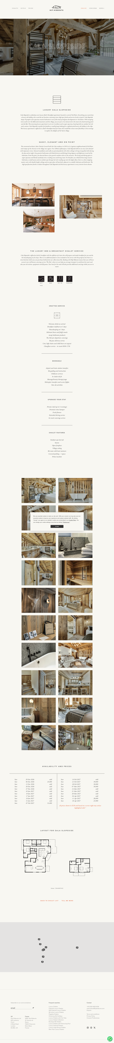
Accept (57, 526)
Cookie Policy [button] (72, 520)
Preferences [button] (66, 522)
